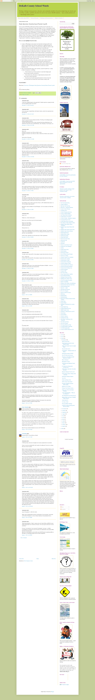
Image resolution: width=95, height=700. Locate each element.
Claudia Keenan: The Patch (66, 216)
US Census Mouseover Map (66, 324)
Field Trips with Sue (64, 252)
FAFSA (62, 248)
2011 (62, 336)
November (64, 408)
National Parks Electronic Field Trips (68, 284)
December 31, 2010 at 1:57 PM (27, 190)
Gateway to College (64, 255)
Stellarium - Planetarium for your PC (68, 311)
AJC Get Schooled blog (65, 202)
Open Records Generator (65, 289)
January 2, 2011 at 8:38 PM (27, 517)
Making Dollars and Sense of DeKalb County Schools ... (69, 398)
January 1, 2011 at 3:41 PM (27, 306)
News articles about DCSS (23, 18)
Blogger (52, 691)
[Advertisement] (37, 548)
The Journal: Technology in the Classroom (66, 320)
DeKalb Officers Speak (65, 234)
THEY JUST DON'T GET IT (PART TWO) (69, 346)
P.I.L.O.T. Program (64, 290)
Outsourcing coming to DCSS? (67, 353)
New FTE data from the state (67, 355)
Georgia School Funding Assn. (66, 267)
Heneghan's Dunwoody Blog (66, 277)
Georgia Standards (64, 269)
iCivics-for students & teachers (66, 280)
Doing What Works (64, 237)
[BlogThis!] (37, 92)
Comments (63, 509)
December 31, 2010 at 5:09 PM (27, 237)
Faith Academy (63, 251)
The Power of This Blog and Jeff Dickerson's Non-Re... (68, 357)
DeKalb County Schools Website (67, 231)
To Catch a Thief (65, 402)
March (63, 422)
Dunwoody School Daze (65, 238)
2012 (62, 334)
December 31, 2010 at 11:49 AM (28, 156)
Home (38, 558)
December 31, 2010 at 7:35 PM (27, 280)
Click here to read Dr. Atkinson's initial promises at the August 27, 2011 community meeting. (67, 190)
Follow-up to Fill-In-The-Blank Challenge (68, 390)
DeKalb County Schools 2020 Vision (67, 229)
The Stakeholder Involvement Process (69, 395)
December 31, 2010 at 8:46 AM (27, 105)
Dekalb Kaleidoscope (65, 232)
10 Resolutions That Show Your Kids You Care (69, 369)
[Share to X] (38, 92)
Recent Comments (63, 163)
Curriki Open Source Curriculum (67, 221)
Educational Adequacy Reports (67, 376)
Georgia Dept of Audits (65, 260)
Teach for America (64, 316)
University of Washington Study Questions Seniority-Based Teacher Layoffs (39, 85)
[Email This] (35, 92)
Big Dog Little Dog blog (65, 206)
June (63, 417)
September (64, 412)
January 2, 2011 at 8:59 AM (27, 429)
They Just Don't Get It (66, 348)
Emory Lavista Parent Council (66, 244)
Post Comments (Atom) (28, 560)
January (63, 426)
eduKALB (63, 241)
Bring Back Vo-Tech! (66, 361)
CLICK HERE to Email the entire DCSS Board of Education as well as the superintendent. (67, 182)
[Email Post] (33, 92)
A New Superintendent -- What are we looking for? (68, 393)
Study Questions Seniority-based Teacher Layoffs (68, 343)
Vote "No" (64, 378)
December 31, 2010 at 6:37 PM (27, 268)
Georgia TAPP (63, 271)
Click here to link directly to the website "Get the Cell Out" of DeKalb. (67, 197)
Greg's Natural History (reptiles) (67, 274)
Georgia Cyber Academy (65, 258)
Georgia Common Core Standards (67, 257)
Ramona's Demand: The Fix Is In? (68, 371)
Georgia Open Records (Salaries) (67, 264)
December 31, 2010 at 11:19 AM (28, 139)
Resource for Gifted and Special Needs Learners (68, 299)
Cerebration (24, 433)
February (64, 424)
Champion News (64, 210)
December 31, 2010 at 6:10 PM (27, 248)
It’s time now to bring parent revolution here (67, 367)
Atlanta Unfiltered (64, 204)
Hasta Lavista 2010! (65, 341)
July (63, 415)
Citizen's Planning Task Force (66, 212)
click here (70, 169)
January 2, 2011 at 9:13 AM (27, 437)
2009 (62, 428)
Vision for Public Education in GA (67, 329)
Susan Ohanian (63, 314)
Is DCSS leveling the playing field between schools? (68, 406)
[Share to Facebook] (39, 92)
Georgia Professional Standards (66, 266)
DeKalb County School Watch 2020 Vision (67, 227)
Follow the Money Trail (66, 380)
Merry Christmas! (65, 359)
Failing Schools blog (65, 249)
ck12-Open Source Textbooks (66, 215)
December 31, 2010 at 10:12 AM (28, 125)
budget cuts (24, 94)
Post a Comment (24, 537)
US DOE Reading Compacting (66, 326)
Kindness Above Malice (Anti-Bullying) (68, 283)
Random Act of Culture (66, 386)
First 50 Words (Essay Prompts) (67, 254)
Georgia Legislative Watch (66, 263)
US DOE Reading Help (65, 327)
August (63, 414)
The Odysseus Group (65, 321)
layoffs (27, 94)
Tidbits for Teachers (59, 18)
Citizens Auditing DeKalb (65, 213)
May (63, 419)
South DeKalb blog (64, 306)
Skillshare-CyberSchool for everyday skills (67, 305)
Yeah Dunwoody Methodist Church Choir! (68, 364)
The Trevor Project (64, 323)
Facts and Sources (34, 18)
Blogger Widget (68, 163)
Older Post (54, 558)
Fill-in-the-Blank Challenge (67, 403)
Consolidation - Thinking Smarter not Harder (69, 351)
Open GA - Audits (64, 287)
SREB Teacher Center (65, 310)
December (64, 339)
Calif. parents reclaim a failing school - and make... (69, 374)
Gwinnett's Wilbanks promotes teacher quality (67, 384)
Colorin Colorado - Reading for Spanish (68, 218)
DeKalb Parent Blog (64, 235)
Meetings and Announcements (46, 18)
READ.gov (63, 294)
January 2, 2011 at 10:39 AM (27, 487)
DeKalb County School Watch (34, 5)
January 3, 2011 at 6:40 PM (27, 535)
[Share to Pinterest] (40, 92)
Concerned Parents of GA (65, 219)
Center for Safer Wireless (65, 209)
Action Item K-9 (65, 400)
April (63, 421)
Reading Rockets (64, 297)
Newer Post (21, 558)
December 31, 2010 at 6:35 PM (27, 259)
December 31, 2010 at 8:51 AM (27, 114)
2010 (62, 338)
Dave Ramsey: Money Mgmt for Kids (68, 222)
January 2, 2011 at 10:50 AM (27, 506)
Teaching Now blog (64, 317)
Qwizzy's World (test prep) (66, 292)
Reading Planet (63, 295)
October (63, 410)
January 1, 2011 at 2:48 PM (27, 294)
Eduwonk (62, 243)
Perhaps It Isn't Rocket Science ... (68, 388)
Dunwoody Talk (64, 240)
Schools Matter (63, 302)
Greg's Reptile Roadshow (65, 275)
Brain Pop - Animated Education (67, 207)
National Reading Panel (65, 286)
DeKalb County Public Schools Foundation (66, 225)
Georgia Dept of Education (66, 261)
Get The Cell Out (64, 272)
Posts (62, 507)
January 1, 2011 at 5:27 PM (27, 403)
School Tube (63, 301)
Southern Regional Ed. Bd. (66, 308)
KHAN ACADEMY (64, 281)
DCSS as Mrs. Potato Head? (67, 381)
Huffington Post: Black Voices (66, 278)
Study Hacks (63, 313)
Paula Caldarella (25, 407)
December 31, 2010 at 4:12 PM (27, 209)
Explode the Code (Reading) (66, 246)
